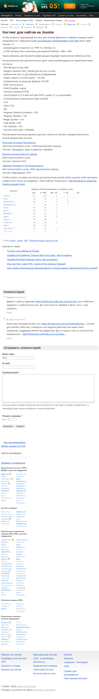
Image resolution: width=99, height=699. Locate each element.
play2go (19, 554)
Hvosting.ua (5, 524)
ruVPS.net (19, 561)
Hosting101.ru (7, 15)
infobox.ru (19, 606)
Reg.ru (18, 479)
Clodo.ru (4, 561)
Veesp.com (20, 583)
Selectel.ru (30, 24)
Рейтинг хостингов (11, 654)
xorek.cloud (20, 498)
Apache (13, 240)
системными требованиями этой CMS (58, 41)
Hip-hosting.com (7, 583)
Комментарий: (11, 372)
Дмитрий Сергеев (26, 686)
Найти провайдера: (11, 453)
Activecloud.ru (6, 604)
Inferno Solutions (22, 540)
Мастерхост (18, 172)
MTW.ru (19, 549)
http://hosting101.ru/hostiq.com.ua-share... (44, 334)
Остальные (20, 503)
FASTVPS (84, 24)
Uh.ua (18, 519)
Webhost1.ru (20, 493)
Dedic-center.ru (6, 634)
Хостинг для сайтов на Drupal (23, 251)
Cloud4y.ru (5, 606)
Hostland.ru (5, 491)
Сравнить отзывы (10, 665)
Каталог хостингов (11, 669)
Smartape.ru (20, 637)
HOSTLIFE (4, 27)
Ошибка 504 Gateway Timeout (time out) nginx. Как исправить (39, 255)
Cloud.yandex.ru (7, 564)
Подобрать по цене (32, 15)
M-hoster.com (21, 474)
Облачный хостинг (43, 669)
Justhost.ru (20, 542)
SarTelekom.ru (21, 634)
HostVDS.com (6, 590)
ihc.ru (3, 496)
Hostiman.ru (5, 488)
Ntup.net (19, 630)
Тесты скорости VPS (24, 20)
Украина (68, 658)
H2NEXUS (5, 581)
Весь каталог (70, 20)
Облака (38, 20)
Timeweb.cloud (21, 639)
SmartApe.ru (20, 484)
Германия (69, 662)
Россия (68, 654)
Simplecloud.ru (45, 24)
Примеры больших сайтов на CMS (43, 240)
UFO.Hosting (20, 578)
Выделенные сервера (53, 20)
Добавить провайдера (13, 463)
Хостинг (4, 20)
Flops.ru (4, 609)
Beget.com (71, 24)
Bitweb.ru (40, 27)
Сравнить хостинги (66, 15)
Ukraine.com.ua (21, 521)
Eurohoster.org (6, 568)
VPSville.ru (20, 585)
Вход (91, 15)
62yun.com (5, 549)
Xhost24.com (20, 590)
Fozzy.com (5, 481)
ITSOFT (19, 622)
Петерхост (18, 149)
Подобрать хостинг (11, 658)
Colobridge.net (15, 24)
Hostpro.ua (5, 521)
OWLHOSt (20, 476)
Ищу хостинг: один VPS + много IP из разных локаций (36, 264)
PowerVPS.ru (21, 557)
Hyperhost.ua (20, 512)
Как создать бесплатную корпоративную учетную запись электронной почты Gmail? (52, 268)
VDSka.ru (19, 581)
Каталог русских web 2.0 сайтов (19, 154)
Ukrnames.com (21, 524)
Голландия (82, 662)
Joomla (20, 240)
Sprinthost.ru (20, 488)
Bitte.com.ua (5, 512)
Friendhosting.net (7, 517)
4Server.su (5, 547)
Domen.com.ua (6, 514)
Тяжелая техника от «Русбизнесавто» (23, 165)
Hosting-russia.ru (7, 585)
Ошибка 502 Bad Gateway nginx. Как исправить (32, 259)
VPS (12, 20)
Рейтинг (18, 15)
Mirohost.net (20, 514)
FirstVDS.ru (5, 573)
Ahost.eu (4, 554)
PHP (26, 240)
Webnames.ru (21, 496)
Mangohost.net (21, 625)
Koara (18, 545)
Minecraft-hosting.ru (23, 627)
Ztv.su (18, 592)
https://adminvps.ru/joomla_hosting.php (56, 301)
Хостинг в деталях (44, 690)
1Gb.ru (3, 476)
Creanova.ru (5, 632)
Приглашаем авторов (75, 678)
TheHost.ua (20, 517)
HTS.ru (3, 493)
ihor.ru (3, 595)
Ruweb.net (20, 564)
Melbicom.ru (20, 547)
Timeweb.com (21, 491)
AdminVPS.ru (6, 552)
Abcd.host (4, 625)
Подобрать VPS (49, 15)
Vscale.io (28, 27)
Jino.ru (3, 500)
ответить (9, 312)
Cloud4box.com (6, 566)
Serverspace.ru (21, 568)
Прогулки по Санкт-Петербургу (19, 142)
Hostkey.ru (5, 588)
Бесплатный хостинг (44, 673)
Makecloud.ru (21, 609)
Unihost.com (20, 642)
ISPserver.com (6, 498)
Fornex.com (5, 576)
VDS (35, 658)
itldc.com (4, 644)
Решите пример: (12, 416)
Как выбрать (81, 15)
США (66, 666)
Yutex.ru (19, 500)
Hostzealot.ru (6, 642)
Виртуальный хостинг (45, 654)
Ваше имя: (8, 354)
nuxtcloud (19, 552)
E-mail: (6, 363)
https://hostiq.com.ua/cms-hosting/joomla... (64, 324)
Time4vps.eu (20, 573)
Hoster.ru (59, 24)
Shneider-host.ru (22, 481)
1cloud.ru (4, 542)
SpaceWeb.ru (21, 486)
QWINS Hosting (21, 632)
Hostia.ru (4, 486)
